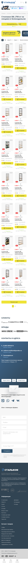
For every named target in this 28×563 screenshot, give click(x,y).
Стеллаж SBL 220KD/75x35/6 (5, 188)
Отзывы (3, 508)
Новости (3, 502)
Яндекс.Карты (6, 380)
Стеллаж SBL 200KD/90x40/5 (18, 123)
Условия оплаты (5, 517)
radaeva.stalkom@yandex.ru (12, 350)
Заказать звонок (7, 347)
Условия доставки (5, 515)
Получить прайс (7, 352)
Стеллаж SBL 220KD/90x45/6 (18, 284)
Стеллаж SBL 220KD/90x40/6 (18, 219)
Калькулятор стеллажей (14, 24)
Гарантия (3, 519)
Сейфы (3, 527)
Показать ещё (14, 302)
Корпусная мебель (6, 542)
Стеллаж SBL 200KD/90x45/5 (18, 188)
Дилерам (16, 500)
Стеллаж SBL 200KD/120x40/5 (5, 284)
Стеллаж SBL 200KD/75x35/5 (5, 92)
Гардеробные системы (7, 544)
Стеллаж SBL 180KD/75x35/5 (5, 59)
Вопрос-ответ (4, 510)
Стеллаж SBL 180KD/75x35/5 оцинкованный (19, 60)
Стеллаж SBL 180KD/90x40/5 (18, 92)
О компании (4, 500)
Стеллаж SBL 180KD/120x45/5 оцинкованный (19, 253)
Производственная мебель (8, 531)
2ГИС (14, 380)
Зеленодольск (8, 355)
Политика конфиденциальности (9, 553)
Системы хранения (6, 538)
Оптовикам (17, 502)
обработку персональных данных (14, 456)
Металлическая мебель (7, 529)
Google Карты (21, 380)
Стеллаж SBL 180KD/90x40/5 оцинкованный (5, 124)
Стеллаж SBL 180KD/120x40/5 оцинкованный (5, 220)
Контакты (3, 512)
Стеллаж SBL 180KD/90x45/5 (5, 155)
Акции (3, 504)
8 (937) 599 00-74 (8, 346)
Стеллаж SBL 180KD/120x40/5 (5, 252)
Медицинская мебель (6, 533)
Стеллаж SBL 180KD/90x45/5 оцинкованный (19, 156)
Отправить (7, 451)
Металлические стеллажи (7, 536)
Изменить (5, 357)
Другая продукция (5, 540)
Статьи (3, 506)
